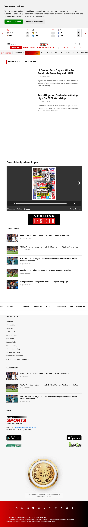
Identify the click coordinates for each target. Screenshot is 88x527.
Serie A (75, 53)
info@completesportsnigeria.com (25, 427)
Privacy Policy (11, 342)
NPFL (55, 48)
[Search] (75, 44)
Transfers (37, 306)
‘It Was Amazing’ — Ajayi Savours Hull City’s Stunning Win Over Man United (49, 247)
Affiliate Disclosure (13, 352)
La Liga (81, 48)
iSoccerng (62, 306)
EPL (74, 48)
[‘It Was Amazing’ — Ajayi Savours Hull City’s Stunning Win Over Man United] (12, 250)
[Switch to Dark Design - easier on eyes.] (79, 44)
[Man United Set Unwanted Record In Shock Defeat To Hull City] (12, 238)
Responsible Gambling (14, 356)
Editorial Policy (11, 345)
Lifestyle (49, 306)
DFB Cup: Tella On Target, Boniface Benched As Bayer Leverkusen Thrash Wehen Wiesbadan (48, 259)
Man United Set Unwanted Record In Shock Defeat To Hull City (44, 235)
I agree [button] (8, 21)
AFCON (62, 48)
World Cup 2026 (44, 48)
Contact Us (10, 325)
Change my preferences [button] (34, 21)
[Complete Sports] (44, 44)
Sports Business (77, 306)
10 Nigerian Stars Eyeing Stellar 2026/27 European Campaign (44, 282)
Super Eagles (29, 48)
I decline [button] (18, 21)
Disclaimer (10, 339)
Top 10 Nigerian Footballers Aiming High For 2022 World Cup (58, 97)
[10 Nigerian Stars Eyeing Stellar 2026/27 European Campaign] (12, 284)
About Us (9, 321)
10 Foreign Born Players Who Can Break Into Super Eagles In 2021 (56, 72)
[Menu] (12, 44)
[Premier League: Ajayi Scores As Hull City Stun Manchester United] (12, 273)
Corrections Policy (13, 349)
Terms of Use (11, 332)
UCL (69, 48)
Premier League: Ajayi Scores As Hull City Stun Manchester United (45, 270)
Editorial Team (11, 335)
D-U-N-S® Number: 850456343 (17, 359)
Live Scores (15, 48)
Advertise (9, 328)
